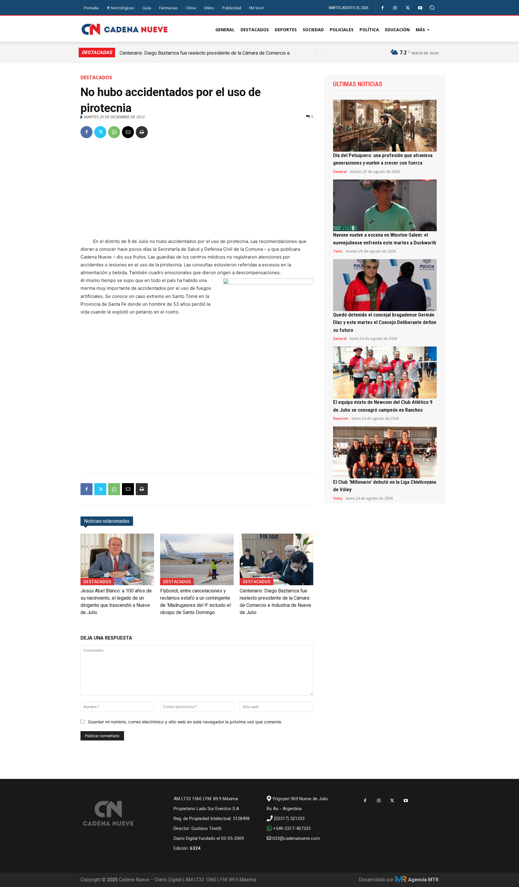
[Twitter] (407, 8)
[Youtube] (420, 8)
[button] (432, 7)
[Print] (142, 132)
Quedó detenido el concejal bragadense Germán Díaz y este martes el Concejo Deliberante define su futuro (384, 322)
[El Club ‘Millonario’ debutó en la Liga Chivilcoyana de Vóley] (385, 452)
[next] (325, 52)
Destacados (96, 77)
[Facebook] (382, 8)
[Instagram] (395, 8)
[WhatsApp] (114, 132)
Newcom (340, 418)
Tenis (337, 251)
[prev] (315, 52)
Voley (337, 498)
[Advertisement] (196, 189)
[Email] (128, 132)
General (340, 172)
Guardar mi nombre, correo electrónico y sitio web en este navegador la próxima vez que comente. (185, 721)
